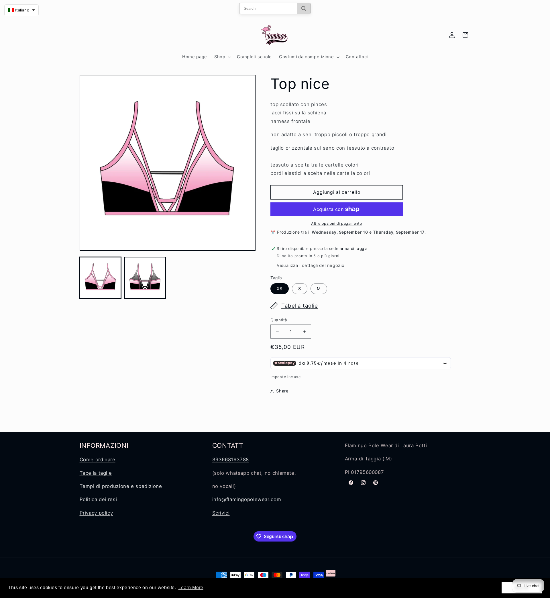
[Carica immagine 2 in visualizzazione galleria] (145, 278)
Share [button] (282, 391)
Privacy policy (96, 513)
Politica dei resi (98, 499)
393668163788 (230, 459)
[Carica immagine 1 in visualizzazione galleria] (100, 278)
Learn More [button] (190, 587)
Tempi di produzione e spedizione (121, 486)
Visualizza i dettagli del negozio (310, 265)
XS (279, 288)
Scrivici (221, 513)
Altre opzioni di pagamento (336, 223)
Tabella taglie (299, 305)
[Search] (304, 8)
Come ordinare (97, 459)
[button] (222, 57)
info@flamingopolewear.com (246, 499)
